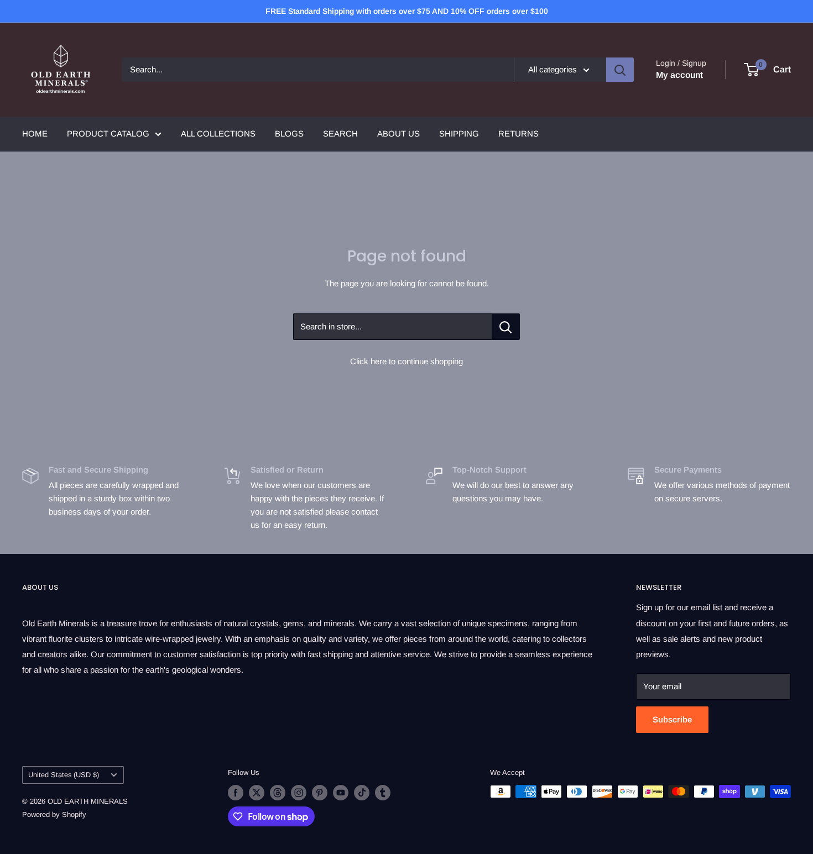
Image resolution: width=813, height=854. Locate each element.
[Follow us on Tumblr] (382, 792)
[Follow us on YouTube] (340, 792)
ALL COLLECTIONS (218, 133)
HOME (35, 133)
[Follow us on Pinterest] (319, 792)
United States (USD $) (63, 775)
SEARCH (340, 133)
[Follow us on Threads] (277, 792)
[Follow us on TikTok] (361, 792)
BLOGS (289, 133)
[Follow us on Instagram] (298, 792)
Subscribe (672, 719)
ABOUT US (398, 133)
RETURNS (518, 133)
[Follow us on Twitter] (256, 792)
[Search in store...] (506, 326)
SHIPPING (459, 133)
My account (679, 75)
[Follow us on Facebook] (235, 792)
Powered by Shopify (54, 814)
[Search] (620, 69)
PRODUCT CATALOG (108, 133)
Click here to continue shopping (406, 361)
